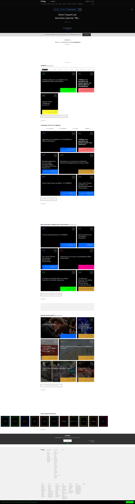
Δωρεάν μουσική (72, 150)
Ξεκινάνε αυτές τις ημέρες (51, 125)
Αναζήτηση (86, 34)
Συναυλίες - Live (54, 172)
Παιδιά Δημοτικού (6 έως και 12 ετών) (65, 496)
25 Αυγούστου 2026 (53, 170)
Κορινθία (55, 476)
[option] (67, 18)
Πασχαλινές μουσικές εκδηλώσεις (57, 487)
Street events (71, 491)
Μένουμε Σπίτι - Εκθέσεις (52, 358)
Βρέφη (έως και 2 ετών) (65, 492)
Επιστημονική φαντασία (43, 491)
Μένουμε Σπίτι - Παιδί (89, 336)
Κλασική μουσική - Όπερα (64, 150)
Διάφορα (48, 456)
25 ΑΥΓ (67, 69)
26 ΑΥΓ (73, 69)
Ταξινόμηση (87, 128)
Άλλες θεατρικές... (90, 289)
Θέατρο (48, 453)
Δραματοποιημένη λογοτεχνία (51, 492)
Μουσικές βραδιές (90, 267)
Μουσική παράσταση (50, 489)
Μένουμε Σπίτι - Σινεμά (89, 358)
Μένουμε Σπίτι (49, 459)
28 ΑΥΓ (84, 69)
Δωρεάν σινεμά (78, 486)
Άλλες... (73, 336)
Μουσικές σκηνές (57, 494)
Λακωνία (55, 477)
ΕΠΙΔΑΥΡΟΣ (56, 472)
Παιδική (42, 492)
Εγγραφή (92, 1)
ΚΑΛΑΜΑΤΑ (55, 462)
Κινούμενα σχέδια (43, 493)
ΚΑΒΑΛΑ (55, 461)
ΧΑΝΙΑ (55, 455)
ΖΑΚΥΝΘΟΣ (56, 471)
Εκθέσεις (48, 460)
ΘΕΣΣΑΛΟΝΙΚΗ (56, 452)
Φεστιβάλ (48, 458)
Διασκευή (49, 490)
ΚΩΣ (54, 474)
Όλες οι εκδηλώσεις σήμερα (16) (49, 116)
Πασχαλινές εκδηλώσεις (71, 486)
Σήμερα (43, 66)
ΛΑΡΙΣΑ (55, 456)
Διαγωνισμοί (78, 485)
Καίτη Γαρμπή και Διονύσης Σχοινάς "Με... (67, 16)
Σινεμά (48, 452)
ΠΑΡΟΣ (55, 470)
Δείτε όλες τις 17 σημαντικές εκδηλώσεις (51, 294)
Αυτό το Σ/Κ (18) (63, 116)
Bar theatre (50, 495)
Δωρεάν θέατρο (78, 487)
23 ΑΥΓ (56, 69)
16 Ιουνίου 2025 (72, 378)
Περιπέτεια (43, 487)
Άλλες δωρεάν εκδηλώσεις (78, 493)
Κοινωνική (43, 486)
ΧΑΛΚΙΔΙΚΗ (56, 460)
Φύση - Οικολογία (70, 490)
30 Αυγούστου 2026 (89, 170)
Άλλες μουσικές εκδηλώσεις (67, 336)
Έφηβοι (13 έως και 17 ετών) (64, 498)
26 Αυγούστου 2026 (82, 170)
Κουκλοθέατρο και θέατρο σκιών (64, 490)
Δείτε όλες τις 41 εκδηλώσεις (48, 199)
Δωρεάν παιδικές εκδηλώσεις (78, 491)
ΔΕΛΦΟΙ (55, 473)
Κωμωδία (73, 289)
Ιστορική (42, 494)
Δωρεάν (48, 457)
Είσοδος (87, 1)
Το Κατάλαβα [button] (129, 502)
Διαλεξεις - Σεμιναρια (82, 289)
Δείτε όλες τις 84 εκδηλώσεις (51, 385)
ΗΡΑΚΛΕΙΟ (55, 454)
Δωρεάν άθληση (78, 492)
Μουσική (65, 9)
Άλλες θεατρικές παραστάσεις (51, 497)
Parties (56, 490)
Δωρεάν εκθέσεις (78, 489)
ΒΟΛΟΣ (55, 457)
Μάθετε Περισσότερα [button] (34, 502)
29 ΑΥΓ (90, 69)
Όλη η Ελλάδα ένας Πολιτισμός (51, 112)
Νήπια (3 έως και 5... (89, 150)
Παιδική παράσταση (82, 150)
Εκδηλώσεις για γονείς (71, 492)
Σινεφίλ (42, 495)
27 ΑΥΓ (79, 69)
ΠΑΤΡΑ (55, 453)
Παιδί (48, 455)
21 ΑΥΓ (44, 69)
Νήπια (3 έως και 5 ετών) (65, 494)
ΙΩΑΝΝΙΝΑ (55, 459)
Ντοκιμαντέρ (43, 496)
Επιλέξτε (49, 128)
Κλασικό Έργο (69, 289)
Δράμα (49, 487)
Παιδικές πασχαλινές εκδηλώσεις (64, 486)
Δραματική (43, 489)
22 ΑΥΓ (50, 69)
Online (55, 478)
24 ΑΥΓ (62, 69)
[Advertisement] (67, 53)
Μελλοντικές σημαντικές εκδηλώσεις (55, 224)
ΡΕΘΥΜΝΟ (55, 458)
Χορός (48, 462)
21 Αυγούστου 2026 (63, 9)
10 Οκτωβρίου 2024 (90, 378)
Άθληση (48, 461)
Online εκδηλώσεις (48, 315)
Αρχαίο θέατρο (50, 494)
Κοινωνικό (50, 486)
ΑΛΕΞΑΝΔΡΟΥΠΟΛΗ (57, 475)
